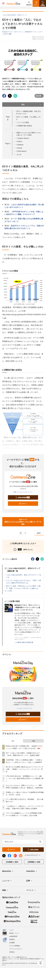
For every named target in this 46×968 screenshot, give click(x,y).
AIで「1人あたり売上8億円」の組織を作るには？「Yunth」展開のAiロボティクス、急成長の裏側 (23, 754)
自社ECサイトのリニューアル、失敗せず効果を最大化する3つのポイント (24, 227)
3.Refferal (20, 144)
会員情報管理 (13, 936)
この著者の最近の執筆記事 (24, 642)
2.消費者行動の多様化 (24, 125)
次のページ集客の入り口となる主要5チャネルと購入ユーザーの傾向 (23, 521)
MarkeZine (6, 871)
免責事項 (12, 939)
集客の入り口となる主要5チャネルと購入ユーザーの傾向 (28, 133)
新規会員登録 (23, 497)
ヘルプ (11, 930)
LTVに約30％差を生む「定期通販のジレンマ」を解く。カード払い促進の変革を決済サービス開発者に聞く (24, 778)
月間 (33, 741)
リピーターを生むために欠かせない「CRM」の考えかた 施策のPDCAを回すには (23, 581)
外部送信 (12, 952)
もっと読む (8, 590)
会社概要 (12, 942)
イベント (29, 890)
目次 (23, 104)
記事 (28, 880)
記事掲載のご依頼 (34, 862)
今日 (12, 741)
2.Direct (19, 141)
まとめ (19, 154)
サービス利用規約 (14, 946)
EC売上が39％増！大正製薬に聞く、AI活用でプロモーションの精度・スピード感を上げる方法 (24, 747)
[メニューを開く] (3, 3)
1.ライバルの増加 (23, 122)
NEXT (39, 533)
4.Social (19, 148)
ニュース (5, 880)
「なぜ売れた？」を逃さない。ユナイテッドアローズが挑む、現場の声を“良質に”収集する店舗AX (24, 807)
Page (7, 143)
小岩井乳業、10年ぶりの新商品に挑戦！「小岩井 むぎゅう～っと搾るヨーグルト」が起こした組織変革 (24, 761)
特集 (4, 890)
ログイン (24, 504)
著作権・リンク (14, 933)
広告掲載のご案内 (12, 862)
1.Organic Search (23, 138)
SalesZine (30, 871)
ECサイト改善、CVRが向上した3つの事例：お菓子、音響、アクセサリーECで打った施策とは (23, 587)
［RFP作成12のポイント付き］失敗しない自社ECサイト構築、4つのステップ (23, 212)
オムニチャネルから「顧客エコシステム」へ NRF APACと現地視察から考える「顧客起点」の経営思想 (24, 786)
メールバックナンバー (24, 492)
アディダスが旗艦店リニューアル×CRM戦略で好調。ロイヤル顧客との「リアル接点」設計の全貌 (24, 814)
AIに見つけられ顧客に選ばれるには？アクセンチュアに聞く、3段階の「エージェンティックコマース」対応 (24, 769)
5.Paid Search (21, 151)
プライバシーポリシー (16, 949)
